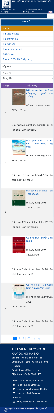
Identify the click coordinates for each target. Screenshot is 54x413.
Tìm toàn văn (9, 44)
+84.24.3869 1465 (9, 9)
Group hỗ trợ (29, 12)
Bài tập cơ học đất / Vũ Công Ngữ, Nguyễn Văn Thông (39, 93)
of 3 (29, 338)
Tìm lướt (7, 28)
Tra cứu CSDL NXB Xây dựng (17, 59)
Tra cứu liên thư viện (13, 49)
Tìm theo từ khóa (11, 34)
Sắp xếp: (7, 66)
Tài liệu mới (8, 54)
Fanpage (5, 12)
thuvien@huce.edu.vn (34, 9)
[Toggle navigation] (50, 16)
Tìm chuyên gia (10, 39)
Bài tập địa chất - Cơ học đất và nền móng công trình (39, 143)
